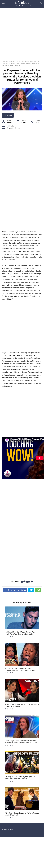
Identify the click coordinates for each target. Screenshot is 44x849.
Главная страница (8, 61)
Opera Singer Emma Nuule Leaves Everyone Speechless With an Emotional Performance (21, 742)
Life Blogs (22, 3)
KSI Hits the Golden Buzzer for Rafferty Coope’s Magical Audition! (22, 814)
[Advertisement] (22, 36)
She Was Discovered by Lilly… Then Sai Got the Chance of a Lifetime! (22, 705)
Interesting (8, 115)
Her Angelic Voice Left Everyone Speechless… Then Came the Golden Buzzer (21, 778)
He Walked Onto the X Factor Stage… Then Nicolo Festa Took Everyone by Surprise (20, 633)
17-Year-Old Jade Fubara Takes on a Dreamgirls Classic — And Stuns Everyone (20, 669)
